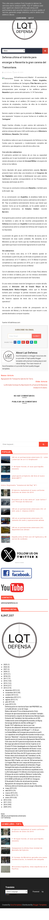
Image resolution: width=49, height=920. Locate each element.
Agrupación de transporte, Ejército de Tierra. (21, 784)
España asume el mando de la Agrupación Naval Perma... (25, 739)
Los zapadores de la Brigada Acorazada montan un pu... (25, 734)
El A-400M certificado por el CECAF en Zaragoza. (22, 779)
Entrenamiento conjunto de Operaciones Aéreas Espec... (25, 716)
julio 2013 (9, 702)
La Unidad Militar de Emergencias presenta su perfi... (23, 732)
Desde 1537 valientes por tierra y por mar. (20, 725)
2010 (6, 804)
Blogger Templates (40, 905)
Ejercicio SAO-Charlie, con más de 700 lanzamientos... (24, 760)
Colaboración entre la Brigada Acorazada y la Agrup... (24, 721)
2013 (6, 688)
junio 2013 (9, 704)
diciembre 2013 (11, 690)
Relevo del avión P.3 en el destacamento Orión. (21, 711)
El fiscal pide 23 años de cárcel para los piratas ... (22, 781)
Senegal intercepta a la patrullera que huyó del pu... (23, 767)
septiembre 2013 (11, 697)
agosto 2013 (10, 700)
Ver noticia (24, 134)
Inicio (3, 814)
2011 (6, 802)
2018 (6, 676)
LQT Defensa (5, 818)
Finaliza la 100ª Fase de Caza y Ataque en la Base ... (23, 758)
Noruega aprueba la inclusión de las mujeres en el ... (23, 744)
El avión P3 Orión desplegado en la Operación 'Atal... (23, 746)
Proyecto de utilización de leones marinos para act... (23, 727)
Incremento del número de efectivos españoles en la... (24, 770)
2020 (6, 671)
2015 (6, 683)
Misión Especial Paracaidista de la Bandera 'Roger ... (23, 765)
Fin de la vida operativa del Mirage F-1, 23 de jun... (22, 730)
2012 (6, 800)
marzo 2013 (9, 793)
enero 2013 (9, 797)
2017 (6, 678)
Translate (13, 894)
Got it (31, 18)
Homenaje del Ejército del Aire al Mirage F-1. (20, 723)
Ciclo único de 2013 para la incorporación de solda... (23, 741)
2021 (6, 669)
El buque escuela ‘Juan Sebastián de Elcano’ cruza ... (23, 748)
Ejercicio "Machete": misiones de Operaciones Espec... (24, 737)
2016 (6, 681)
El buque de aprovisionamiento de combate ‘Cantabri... (24, 714)
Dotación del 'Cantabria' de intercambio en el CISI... (23, 718)
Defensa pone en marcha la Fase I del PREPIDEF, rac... (24, 707)
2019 (6, 674)
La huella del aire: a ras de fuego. (16, 709)
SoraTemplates (16, 905)
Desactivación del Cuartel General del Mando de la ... (23, 751)
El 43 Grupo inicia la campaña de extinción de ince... (23, 777)
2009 (6, 807)
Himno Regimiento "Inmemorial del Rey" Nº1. (19, 485)
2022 (6, 667)
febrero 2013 (10, 795)
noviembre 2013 (11, 693)
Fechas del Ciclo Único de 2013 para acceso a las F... (23, 753)
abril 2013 (9, 790)
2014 (6, 685)
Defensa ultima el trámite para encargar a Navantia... (24, 786)
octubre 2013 (10, 695)
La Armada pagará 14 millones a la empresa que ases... (25, 772)
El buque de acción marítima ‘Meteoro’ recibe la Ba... (23, 774)
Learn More (21, 18)
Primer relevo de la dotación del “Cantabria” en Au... (23, 756)
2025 (6, 664)
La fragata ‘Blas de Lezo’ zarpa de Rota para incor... (23, 763)
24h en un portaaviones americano (13, 816)
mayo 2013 (9, 788)
